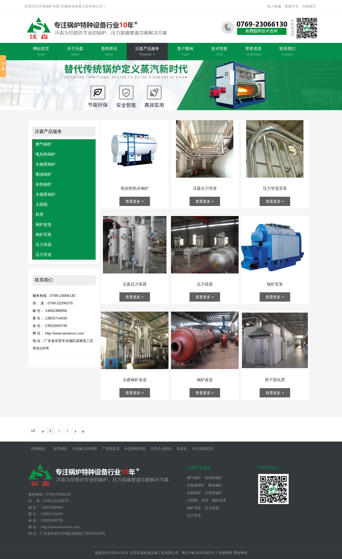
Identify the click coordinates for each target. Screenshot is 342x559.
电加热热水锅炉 (135, 188)
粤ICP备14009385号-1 (200, 553)
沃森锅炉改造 (135, 380)
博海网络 (240, 553)
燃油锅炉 (44, 174)
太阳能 (42, 204)
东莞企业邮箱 (161, 449)
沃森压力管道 (205, 188)
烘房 (40, 214)
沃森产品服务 (147, 51)
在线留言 (309, 6)
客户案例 (185, 51)
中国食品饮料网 (84, 449)
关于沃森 (75, 51)
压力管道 (44, 254)
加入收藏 (274, 6)
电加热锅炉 (46, 154)
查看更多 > (134, 201)
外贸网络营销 (134, 449)
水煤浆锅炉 (46, 194)
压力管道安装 (275, 188)
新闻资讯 (109, 51)
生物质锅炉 (46, 164)
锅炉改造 (44, 224)
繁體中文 (292, 6)
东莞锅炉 (60, 449)
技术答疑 (219, 51)
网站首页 (41, 51)
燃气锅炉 (44, 144)
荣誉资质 (253, 51)
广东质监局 (110, 449)
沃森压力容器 (135, 284)
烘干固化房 (275, 380)
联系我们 (287, 51)
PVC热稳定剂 (202, 449)
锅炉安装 (44, 234)
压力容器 (44, 244)
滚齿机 (182, 449)
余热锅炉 (44, 184)
